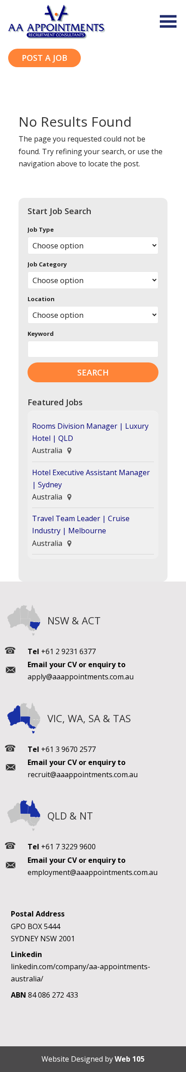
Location (41, 299)
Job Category (47, 264)
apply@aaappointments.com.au (81, 677)
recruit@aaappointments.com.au (83, 774)
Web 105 (129, 1059)
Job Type (41, 229)
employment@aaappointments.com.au (93, 872)
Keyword (41, 334)
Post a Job (44, 57)
